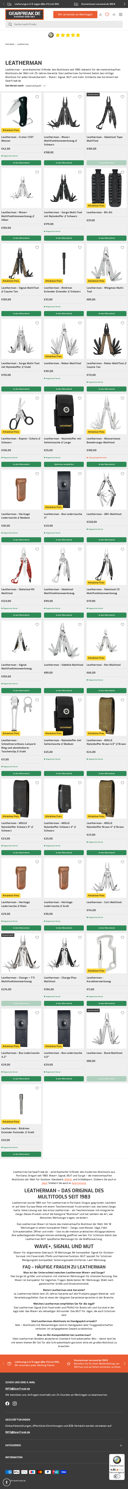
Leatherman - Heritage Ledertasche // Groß (58, 904)
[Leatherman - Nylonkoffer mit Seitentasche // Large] (64, 414)
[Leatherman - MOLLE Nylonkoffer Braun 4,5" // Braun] (106, 716)
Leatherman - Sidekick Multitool (63, 665)
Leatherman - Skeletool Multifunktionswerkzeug (59, 591)
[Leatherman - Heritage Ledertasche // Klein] (21, 878)
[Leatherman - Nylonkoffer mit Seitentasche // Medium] (64, 716)
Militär (68, 1179)
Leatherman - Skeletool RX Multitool (17, 591)
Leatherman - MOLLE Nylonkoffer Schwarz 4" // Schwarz (60, 826)
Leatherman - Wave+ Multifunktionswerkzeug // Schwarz (60, 140)
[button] (114, 14)
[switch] (117, 1476)
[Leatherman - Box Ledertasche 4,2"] (21, 1029)
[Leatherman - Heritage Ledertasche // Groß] (64, 878)
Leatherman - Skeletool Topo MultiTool (104, 139)
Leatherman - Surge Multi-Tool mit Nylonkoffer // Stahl (20, 365)
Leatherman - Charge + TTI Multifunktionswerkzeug (18, 979)
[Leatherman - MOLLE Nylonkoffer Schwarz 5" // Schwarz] (21, 799)
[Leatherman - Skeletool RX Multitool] (21, 565)
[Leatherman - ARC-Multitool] (106, 490)
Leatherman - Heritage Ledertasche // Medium (15, 516)
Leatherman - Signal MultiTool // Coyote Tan (20, 289)
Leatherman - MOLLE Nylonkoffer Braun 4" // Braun (105, 825)
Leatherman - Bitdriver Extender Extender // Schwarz (62, 289)
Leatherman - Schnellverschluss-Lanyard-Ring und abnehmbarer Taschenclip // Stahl (18, 746)
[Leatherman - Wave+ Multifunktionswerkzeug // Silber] (21, 188)
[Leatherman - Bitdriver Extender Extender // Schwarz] (64, 263)
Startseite (9, 44)
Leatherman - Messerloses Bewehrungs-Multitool (103, 440)
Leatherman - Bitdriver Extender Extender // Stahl (17, 1130)
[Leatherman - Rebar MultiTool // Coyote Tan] (106, 339)
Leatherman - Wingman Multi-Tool (105, 289)
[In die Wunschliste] (37, 97)
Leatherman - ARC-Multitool (104, 514)
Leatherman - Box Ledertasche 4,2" (20, 1055)
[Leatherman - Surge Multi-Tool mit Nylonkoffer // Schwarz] (64, 188)
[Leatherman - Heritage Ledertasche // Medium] (21, 490)
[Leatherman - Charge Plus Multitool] (64, 953)
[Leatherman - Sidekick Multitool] (64, 640)
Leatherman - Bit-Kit (99, 212)
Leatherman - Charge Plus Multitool (60, 979)
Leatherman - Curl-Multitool (104, 902)
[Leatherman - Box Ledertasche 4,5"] (64, 1029)
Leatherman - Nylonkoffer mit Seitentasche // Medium (62, 742)
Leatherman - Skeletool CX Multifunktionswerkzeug (103, 591)
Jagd (44, 1183)
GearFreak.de (19, 1481)
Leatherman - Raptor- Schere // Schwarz (20, 440)
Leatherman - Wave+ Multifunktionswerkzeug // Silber (17, 216)
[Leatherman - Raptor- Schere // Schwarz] (21, 414)
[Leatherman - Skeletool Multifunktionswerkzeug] (64, 565)
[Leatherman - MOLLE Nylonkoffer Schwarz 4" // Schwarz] (64, 799)
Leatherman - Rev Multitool (104, 665)
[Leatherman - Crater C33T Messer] (21, 113)
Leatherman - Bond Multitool (104, 1053)
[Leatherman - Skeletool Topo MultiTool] (106, 113)
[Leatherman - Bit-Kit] (106, 188)
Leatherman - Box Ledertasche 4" (63, 516)
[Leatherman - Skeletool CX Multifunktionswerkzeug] (106, 565)
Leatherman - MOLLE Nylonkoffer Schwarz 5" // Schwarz (17, 826)
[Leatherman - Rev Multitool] (106, 640)
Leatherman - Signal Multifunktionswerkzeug (16, 666)
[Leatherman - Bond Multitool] (106, 1029)
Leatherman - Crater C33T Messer (17, 139)
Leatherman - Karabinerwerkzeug (99, 979)
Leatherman (23, 44)
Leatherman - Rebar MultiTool (62, 363)
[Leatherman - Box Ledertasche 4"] (64, 490)
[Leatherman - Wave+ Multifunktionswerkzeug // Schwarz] (64, 113)
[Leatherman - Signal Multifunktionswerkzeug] (21, 640)
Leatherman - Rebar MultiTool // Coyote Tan (106, 365)
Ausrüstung (79, 1183)
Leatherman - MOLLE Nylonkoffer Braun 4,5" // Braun (106, 742)
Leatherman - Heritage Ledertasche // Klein (15, 904)
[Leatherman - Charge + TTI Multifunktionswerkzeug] (21, 953)
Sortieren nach (14, 85)
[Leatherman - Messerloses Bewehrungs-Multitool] (106, 414)
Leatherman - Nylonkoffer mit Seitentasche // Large (62, 440)
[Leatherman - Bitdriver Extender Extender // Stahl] (21, 1104)
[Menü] (123, 1456)
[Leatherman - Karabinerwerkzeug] (106, 953)
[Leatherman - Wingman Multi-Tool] (106, 263)
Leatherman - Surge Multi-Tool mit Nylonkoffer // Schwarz (63, 214)
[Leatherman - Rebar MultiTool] (64, 339)
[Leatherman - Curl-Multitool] (106, 878)
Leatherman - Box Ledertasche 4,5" (63, 1055)
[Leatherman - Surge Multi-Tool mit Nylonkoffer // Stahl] (21, 339)
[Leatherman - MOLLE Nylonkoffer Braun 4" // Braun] (106, 799)
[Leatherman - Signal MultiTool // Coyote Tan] (21, 263)
